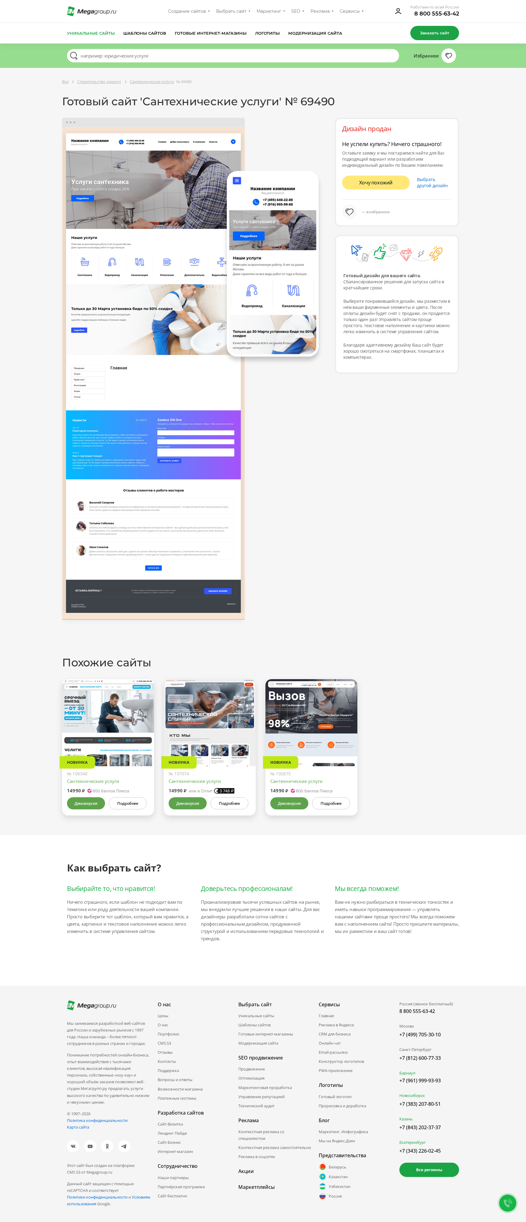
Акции (246, 1171)
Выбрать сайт (231, 11)
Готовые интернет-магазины (210, 33)
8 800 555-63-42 (436, 13)
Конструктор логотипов (341, 1061)
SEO (295, 11)
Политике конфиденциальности (97, 1197)
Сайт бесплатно (172, 1196)
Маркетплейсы (256, 1187)
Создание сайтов (187, 11)
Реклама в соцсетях (256, 1156)
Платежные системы (177, 1098)
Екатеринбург (412, 1142)
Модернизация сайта (315, 33)
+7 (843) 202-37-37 (420, 1127)
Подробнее (127, 803)
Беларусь (337, 1167)
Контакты (167, 1061)
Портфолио (168, 1034)
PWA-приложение (335, 1070)
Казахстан (338, 1176)
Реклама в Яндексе (336, 1025)
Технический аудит (256, 1106)
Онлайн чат (330, 1043)
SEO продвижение (260, 1057)
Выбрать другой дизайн (432, 182)
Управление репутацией (261, 1096)
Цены (163, 1015)
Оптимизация (251, 1078)
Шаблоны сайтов (145, 33)
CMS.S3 (164, 1043)
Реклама (320, 11)
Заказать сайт (434, 32)
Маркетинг (269, 11)
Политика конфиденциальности (97, 1120)
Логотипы (267, 33)
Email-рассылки (333, 1052)
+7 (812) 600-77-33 (420, 1058)
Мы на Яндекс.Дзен (337, 1140)
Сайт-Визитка (170, 1124)
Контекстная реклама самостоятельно (274, 1147)
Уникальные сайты (91, 33)
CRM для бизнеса (335, 1034)
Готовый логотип (335, 1096)
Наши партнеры (173, 1177)
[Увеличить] (142, 740)
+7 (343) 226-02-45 (420, 1150)
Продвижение (251, 1069)
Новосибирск (412, 1095)
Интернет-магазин (175, 1151)
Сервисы (350, 11)
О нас (163, 1025)
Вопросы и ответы (175, 1079)
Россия (335, 1196)
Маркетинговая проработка (265, 1087)
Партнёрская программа (181, 1186)
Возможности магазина (180, 1089)
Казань (406, 1119)
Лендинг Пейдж (172, 1133)
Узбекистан (339, 1186)
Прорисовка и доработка (342, 1106)
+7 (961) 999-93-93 (420, 1080)
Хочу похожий (376, 182)
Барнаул (407, 1073)
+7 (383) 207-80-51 (420, 1104)
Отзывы (165, 1052)
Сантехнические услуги (93, 781)
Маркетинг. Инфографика (343, 1131)
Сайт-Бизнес (169, 1142)
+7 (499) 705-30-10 (420, 1034)
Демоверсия (86, 803)
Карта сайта (78, 1127)
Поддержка (168, 1070)
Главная (326, 1015)
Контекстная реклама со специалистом (261, 1135)
